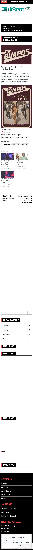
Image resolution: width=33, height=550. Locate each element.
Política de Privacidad (8, 516)
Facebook (6, 326)
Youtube (6, 339)
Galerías (4, 498)
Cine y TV (4, 487)
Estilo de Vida (5, 495)
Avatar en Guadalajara (16, 2)
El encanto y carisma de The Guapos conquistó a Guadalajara (25, 199)
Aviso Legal (5, 512)
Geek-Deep (5, 529)
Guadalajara (9, 69)
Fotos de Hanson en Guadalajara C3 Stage (7, 180)
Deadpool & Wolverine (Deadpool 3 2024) (8, 198)
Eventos (4, 484)
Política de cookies (24, 542)
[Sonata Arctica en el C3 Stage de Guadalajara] (7, 156)
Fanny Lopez (21, 67)
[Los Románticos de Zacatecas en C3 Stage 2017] (22, 156)
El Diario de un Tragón (9, 526)
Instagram (6, 334)
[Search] (29, 313)
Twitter (5, 330)
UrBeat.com (5, 532)
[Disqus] (16, 231)
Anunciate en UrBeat (8, 509)
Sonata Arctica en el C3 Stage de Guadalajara (7, 162)
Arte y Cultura (6, 491)
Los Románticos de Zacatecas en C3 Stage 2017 (21, 162)
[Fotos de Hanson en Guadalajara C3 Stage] (7, 174)
